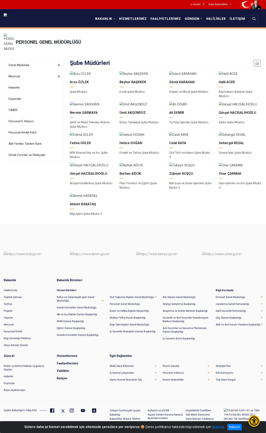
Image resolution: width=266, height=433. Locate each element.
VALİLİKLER (216, 19)
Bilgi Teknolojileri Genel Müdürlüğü (129, 324)
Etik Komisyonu (224, 372)
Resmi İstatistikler (173, 379)
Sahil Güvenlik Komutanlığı (231, 310)
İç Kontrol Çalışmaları (122, 372)
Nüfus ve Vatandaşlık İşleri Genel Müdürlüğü (75, 299)
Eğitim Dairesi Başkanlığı (71, 328)
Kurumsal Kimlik (13, 331)
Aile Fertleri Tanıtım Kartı (25, 144)
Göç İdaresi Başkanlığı (228, 317)
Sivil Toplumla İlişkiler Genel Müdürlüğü (132, 297)
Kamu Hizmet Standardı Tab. (126, 379)
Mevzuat (14, 76)
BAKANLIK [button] (103, 19)
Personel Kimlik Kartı (22, 132)
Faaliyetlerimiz (67, 363)
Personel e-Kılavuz (173, 372)
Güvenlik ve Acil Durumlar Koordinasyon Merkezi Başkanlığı (185, 319)
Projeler (8, 310)
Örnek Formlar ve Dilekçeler (27, 155)
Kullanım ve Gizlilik (158, 410)
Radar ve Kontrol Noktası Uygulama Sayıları (24, 368)
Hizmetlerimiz (67, 356)
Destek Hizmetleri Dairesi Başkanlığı (78, 335)
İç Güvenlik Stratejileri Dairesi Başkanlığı (133, 331)
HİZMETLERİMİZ (133, 19)
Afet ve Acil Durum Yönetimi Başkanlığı (238, 324)
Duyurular (15, 99)
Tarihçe (8, 304)
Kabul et (234, 427)
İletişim (62, 378)
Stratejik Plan (223, 366)
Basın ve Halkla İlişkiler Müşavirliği (129, 310)
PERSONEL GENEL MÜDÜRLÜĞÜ (48, 42)
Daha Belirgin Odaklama (200, 418)
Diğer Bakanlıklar (218, 4)
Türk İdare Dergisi (226, 379)
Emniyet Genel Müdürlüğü (230, 297)
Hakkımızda (10, 290)
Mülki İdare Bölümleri (122, 366)
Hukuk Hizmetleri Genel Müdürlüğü (76, 307)
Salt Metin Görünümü (198, 414)
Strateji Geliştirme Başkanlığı (179, 304)
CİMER (13, 110)
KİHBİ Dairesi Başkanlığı (70, 321)
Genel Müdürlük (19, 65)
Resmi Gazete (171, 366)
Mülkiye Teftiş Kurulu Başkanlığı (128, 317)
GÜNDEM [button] (192, 19)
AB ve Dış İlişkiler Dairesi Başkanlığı (77, 314)
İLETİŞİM (237, 19)
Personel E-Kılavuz (21, 121)
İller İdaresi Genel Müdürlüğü (179, 297)
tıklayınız (218, 427)
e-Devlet (196, 4)
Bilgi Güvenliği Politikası (17, 338)
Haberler (14, 87)
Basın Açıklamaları (14, 390)
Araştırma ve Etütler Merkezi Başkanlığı (185, 310)
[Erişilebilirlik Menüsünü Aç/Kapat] (254, 421)
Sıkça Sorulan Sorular (16, 345)
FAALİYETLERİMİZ (165, 19)
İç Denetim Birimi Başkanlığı (179, 338)
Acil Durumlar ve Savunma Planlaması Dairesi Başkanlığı (185, 330)
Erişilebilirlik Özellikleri (198, 410)
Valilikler (63, 371)
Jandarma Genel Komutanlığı (232, 304)
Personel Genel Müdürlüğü (125, 304)
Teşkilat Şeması (13, 297)
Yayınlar (8, 317)
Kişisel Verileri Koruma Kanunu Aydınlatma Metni (165, 416)
